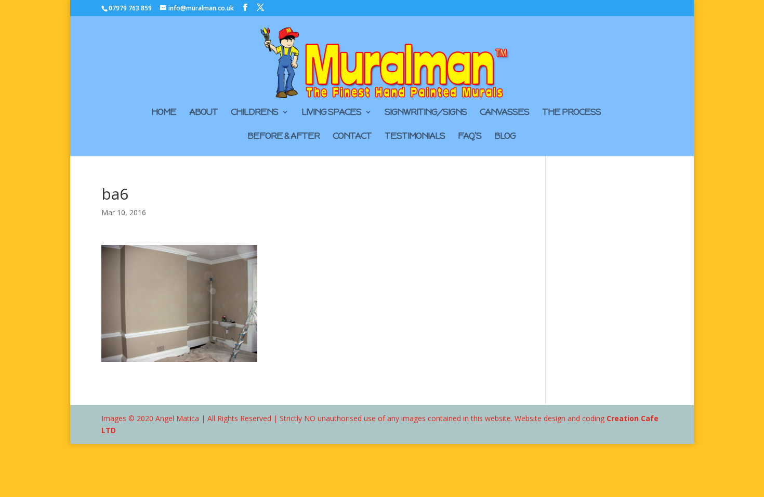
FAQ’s (469, 136)
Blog (505, 136)
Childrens (254, 112)
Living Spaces (331, 112)
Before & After (283, 136)
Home (163, 112)
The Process (571, 112)
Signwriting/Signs (426, 112)
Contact (352, 136)
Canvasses (504, 112)
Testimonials (415, 136)
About (203, 112)
